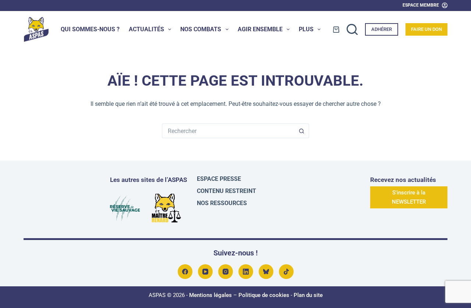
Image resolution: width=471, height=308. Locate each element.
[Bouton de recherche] (301, 130)
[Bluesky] (266, 271)
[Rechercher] (352, 29)
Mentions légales (210, 295)
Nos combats (200, 29)
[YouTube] (205, 271)
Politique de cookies (263, 295)
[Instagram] (225, 271)
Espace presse (219, 178)
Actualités (146, 29)
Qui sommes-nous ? (90, 29)
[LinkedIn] (245, 271)
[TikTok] (286, 271)
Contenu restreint (226, 190)
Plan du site (308, 295)
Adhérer (381, 29)
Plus (306, 29)
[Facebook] (185, 271)
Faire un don (426, 29)
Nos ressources (222, 203)
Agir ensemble (260, 29)
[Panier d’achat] (336, 29)
